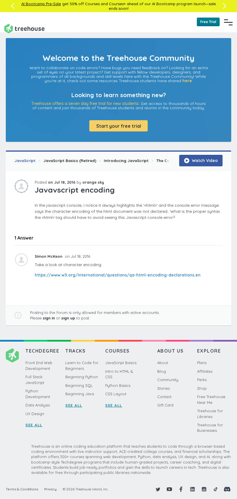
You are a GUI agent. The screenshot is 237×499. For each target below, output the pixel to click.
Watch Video (204, 160)
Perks (202, 379)
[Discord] (227, 489)
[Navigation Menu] (228, 22)
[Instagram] (204, 489)
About (162, 362)
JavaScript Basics (120, 362)
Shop (202, 388)
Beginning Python (81, 376)
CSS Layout (115, 393)
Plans (201, 362)
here (187, 80)
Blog (161, 371)
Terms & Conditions (22, 489)
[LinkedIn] (192, 489)
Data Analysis (37, 405)
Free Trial (208, 22)
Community (167, 379)
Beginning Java (79, 393)
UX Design (34, 413)
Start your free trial (118, 126)
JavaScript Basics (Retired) (69, 160)
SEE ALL (33, 425)
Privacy (50, 489)
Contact (164, 396)
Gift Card (165, 405)
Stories (163, 388)
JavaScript (25, 160)
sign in (49, 318)
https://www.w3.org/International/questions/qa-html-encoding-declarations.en (118, 275)
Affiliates (204, 371)
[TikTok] (216, 489)
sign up (68, 318)
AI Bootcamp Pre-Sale (41, 3)
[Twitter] (158, 489)
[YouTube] (169, 489)
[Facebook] (181, 489)
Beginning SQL (79, 385)
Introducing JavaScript (126, 160)
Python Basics (117, 385)
